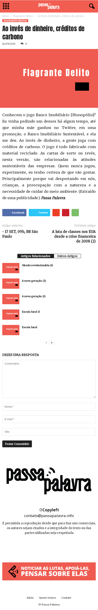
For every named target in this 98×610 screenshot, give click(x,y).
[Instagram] (49, 546)
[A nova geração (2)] (10, 283)
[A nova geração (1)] (10, 299)
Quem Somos (47, 597)
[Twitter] (59, 546)
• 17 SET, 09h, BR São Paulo (20, 234)
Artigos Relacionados (35, 256)
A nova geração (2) (34, 280)
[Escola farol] (10, 330)
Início (5, 16)
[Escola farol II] (10, 314)
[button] (91, 6)
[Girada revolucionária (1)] (10, 268)
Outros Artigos (67, 256)
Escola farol (29, 327)
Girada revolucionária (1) (37, 265)
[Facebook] (39, 546)
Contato (66, 597)
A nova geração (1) (34, 296)
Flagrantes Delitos (23, 16)
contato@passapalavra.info (49, 515)
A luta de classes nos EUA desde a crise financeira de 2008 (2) (74, 236)
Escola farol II (31, 311)
